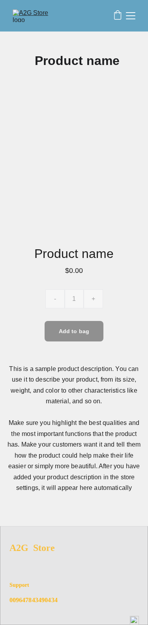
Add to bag (74, 331)
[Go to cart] (117, 16)
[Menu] (130, 15)
